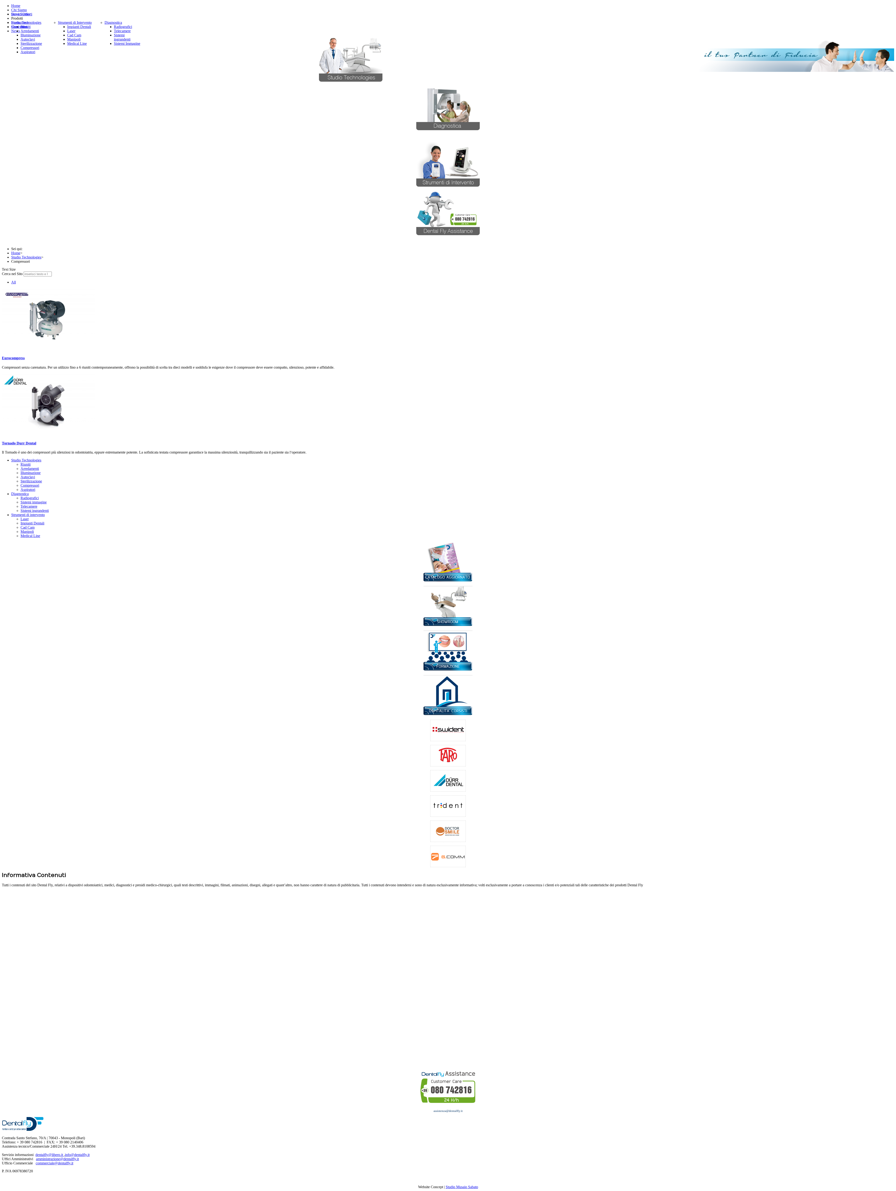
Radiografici (30, 498)
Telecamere (29, 506)
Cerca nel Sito (12, 274)
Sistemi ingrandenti (35, 511)
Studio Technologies (26, 257)
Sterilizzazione (31, 481)
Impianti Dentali (32, 523)
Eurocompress (13, 358)
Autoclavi (28, 477)
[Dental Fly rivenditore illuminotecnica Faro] (448, 755)
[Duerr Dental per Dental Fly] (448, 781)
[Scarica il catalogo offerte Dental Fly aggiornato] (448, 580)
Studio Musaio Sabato (462, 1187)
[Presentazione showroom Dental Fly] (448, 625)
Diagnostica (20, 494)
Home (15, 253)
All (13, 282)
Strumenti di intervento (28, 515)
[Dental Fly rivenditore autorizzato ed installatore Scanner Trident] (448, 806)
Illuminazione (31, 473)
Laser (25, 519)
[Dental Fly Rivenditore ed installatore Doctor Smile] (448, 831)
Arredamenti (30, 469)
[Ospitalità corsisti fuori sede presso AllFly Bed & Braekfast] (448, 714)
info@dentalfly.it (77, 1155)
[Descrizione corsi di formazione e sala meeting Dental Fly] (448, 669)
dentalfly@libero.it (49, 1155)
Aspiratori (28, 490)
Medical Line (30, 536)
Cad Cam (28, 527)
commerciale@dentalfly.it (54, 1163)
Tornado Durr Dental (19, 443)
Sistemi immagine (34, 502)
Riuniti (26, 464)
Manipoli (27, 532)
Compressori (30, 485)
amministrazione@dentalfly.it (57, 1159)
